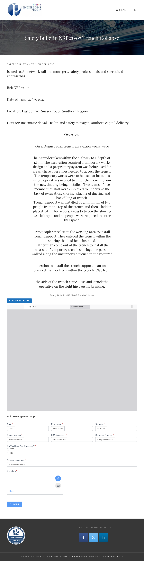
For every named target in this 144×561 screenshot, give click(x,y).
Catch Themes (115, 557)
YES (12, 449)
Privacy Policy (79, 557)
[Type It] (58, 485)
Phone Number (14, 435)
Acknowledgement (16, 460)
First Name (57, 424)
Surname (100, 424)
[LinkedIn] (103, 537)
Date (10, 424)
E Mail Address (59, 435)
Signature (12, 471)
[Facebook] (83, 537)
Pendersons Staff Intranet (55, 557)
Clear (11, 491)
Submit (14, 504)
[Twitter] (93, 537)
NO (11, 453)
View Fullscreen (18, 301)
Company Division (104, 435)
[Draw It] (58, 478)
